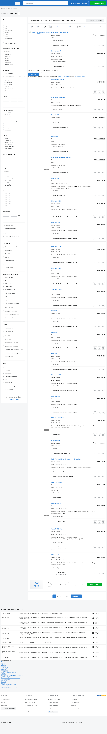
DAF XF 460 (5, 638)
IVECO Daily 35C (6, 642)
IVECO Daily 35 (6, 613)
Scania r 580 (55, 178)
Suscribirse (33, 74)
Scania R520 (55, 554)
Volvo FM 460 (55, 440)
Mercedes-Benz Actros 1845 (8, 647)
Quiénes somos (5, 699)
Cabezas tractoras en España (9, 687)
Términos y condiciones (31, 699)
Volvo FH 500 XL (56, 529)
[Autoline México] (7, 3)
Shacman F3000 (56, 201)
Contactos (4, 705)
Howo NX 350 (55, 396)
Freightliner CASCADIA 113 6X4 (61, 157)
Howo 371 (54, 311)
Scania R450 (5, 633)
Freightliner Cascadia (58, 97)
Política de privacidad (30, 702)
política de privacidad (63, 76)
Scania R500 (5, 657)
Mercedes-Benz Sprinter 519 (8, 652)
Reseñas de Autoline (30, 708)
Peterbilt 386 (55, 115)
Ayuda (3, 702)
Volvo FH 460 (5, 628)
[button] (99, 45)
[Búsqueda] (25, 3)
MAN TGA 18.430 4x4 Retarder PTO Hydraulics (66, 459)
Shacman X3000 (56, 289)
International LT (56, 51)
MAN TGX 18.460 (56, 482)
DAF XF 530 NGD (56, 503)
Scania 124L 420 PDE (58, 417)
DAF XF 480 (5, 618)
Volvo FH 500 (5, 623)
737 (67, 596)
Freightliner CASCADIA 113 (60, 32)
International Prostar (57, 79)
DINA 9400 (54, 136)
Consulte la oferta (94, 584)
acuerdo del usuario (80, 76)
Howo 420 (54, 332)
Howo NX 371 (55, 222)
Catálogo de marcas (30, 711)
